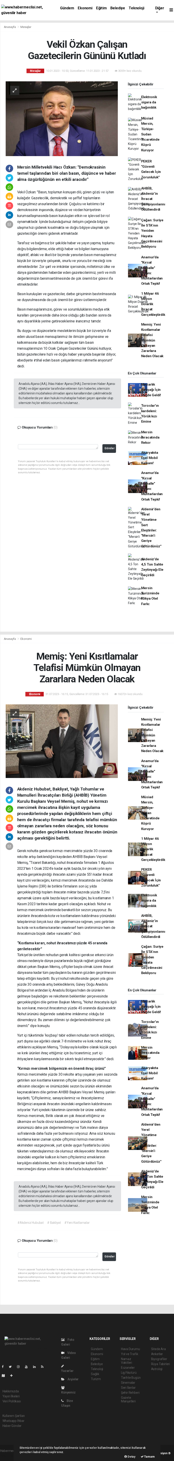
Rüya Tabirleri (160, 1364)
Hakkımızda (10, 1391)
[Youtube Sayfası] (28, 1367)
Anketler (157, 1354)
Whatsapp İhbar (13, 1421)
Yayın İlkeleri (11, 1396)
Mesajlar (25, 27)
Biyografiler (159, 1359)
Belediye (117, 8)
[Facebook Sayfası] (4, 1367)
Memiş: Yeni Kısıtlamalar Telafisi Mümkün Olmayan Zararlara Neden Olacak (152, 340)
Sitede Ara (158, 1349)
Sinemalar (128, 1382)
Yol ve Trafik (129, 1354)
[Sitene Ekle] (13, 1375)
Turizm (96, 1379)
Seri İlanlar (128, 1387)
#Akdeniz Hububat (30, 1222)
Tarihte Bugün (131, 1377)
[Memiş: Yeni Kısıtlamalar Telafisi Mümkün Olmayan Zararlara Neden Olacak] (62, 741)
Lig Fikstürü (129, 1372)
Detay (131, 1456)
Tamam (149, 1456)
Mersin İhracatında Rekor (150, 437)
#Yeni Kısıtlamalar (77, 1222)
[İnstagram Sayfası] (20, 1367)
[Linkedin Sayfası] (36, 1367)
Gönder (109, 448)
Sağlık (95, 1374)
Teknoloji (136, 8)
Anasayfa (10, 27)
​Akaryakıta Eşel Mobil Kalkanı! (149, 458)
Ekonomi (85, 8)
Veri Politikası (11, 1401)
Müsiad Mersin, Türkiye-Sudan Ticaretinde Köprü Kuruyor (150, 134)
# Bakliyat (54, 1222)
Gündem (67, 8)
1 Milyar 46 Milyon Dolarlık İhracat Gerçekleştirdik (153, 304)
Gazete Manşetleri (128, 1399)
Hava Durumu (130, 1349)
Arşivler (73, 1379)
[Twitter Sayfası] (12, 1367)
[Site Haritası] (5, 1375)
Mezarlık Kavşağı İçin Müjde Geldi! (151, 389)
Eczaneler (128, 1367)
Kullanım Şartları (13, 1416)
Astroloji (156, 1369)
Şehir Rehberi (130, 1392)
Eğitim (101, 8)
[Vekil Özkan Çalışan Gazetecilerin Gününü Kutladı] (62, 118)
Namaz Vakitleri (126, 1360)
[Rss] (44, 1367)
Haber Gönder (12, 1426)
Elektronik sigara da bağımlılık (149, 102)
